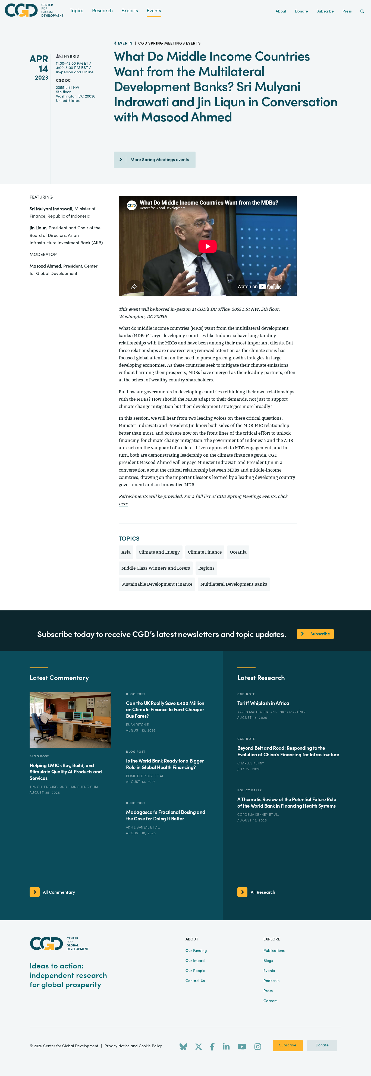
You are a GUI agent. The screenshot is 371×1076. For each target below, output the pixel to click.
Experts (129, 11)
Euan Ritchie (137, 725)
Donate (322, 1045)
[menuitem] (362, 11)
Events (154, 11)
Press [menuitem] (347, 11)
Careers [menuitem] (270, 1001)
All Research (263, 892)
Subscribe (287, 1045)
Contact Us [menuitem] (195, 981)
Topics (76, 11)
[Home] (34, 10)
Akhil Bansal (138, 827)
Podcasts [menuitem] (271, 981)
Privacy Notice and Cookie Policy (133, 1046)
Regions (206, 568)
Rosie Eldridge (140, 776)
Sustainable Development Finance (156, 584)
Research (102, 11)
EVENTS (125, 43)
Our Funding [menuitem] (196, 951)
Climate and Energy (159, 552)
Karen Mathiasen (253, 712)
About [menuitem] (281, 11)
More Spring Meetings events (159, 159)
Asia (126, 552)
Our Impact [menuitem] (196, 961)
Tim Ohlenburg (44, 787)
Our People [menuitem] (195, 971)
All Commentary (59, 892)
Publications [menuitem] (274, 951)
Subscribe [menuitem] (325, 11)
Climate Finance (205, 552)
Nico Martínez (293, 712)
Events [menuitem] (269, 971)
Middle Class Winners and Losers (155, 568)
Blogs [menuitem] (268, 961)
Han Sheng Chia (84, 787)
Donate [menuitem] (301, 11)
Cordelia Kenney (253, 815)
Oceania (238, 552)
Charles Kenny (250, 763)
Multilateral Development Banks (233, 584)
